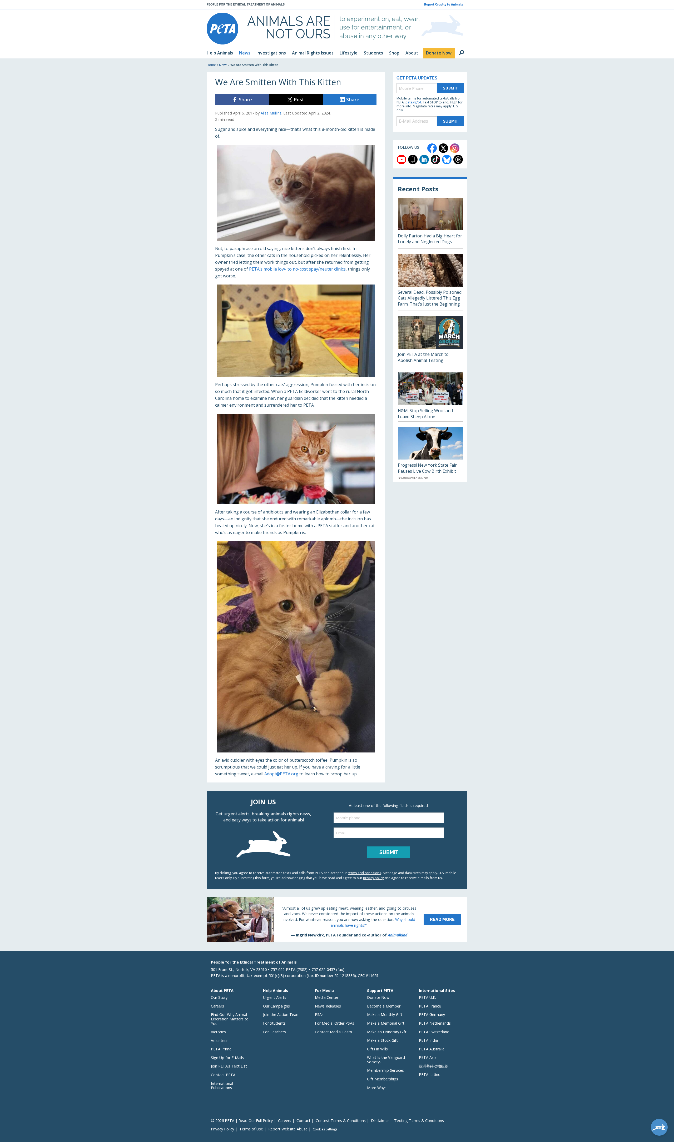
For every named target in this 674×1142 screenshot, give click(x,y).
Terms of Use (251, 1128)
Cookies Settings (325, 1129)
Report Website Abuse (288, 1128)
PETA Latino (429, 1074)
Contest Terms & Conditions (341, 1120)
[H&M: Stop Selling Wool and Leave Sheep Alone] (430, 396)
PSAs (319, 1014)
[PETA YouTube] (401, 159)
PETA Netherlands (435, 1023)
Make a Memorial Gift (385, 1023)
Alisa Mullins (271, 113)
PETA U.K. (427, 997)
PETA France (430, 1006)
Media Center (326, 997)
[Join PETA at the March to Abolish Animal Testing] (430, 341)
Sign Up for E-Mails (227, 1057)
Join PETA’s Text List (229, 1066)
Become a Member (383, 1006)
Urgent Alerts (274, 997)
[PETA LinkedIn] (424, 159)
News (223, 65)
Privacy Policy (222, 1128)
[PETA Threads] (458, 159)
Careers (217, 1006)
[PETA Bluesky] (447, 159)
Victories (218, 1031)
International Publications (222, 1085)
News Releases (328, 1006)
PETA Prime (221, 1048)
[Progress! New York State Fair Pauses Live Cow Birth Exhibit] (430, 454)
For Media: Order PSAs (334, 1023)
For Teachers (274, 1031)
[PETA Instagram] (454, 148)
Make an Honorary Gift (387, 1031)
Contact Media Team (333, 1031)
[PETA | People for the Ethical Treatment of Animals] (222, 28)
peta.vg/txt (413, 102)
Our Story (219, 997)
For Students (274, 1023)
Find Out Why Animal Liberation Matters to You (230, 1019)
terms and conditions (364, 872)
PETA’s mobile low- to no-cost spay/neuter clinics (297, 269)
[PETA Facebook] (432, 148)
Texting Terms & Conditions (419, 1120)
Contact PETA (223, 1074)
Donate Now (378, 997)
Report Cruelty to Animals (443, 4)
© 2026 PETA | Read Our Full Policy (242, 1120)
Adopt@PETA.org (281, 774)
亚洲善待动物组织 (433, 1066)
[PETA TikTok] (435, 159)
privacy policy (373, 877)
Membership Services (385, 1070)
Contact (303, 1120)
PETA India (428, 1040)
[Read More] (337, 919)
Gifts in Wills (377, 1048)
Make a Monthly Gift (384, 1014)
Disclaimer (380, 1120)
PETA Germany (432, 1014)
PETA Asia (428, 1057)
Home (211, 65)
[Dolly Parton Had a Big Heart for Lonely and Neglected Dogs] (430, 223)
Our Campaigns (276, 1006)
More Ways (376, 1087)
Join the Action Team (281, 1014)
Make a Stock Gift (382, 1040)
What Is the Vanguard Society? (386, 1059)
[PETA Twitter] (443, 148)
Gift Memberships (382, 1078)
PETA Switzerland (434, 1031)
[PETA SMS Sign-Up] (413, 159)
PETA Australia (431, 1048)
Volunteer (219, 1040)
